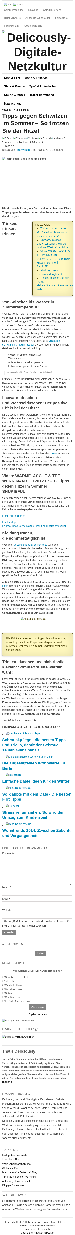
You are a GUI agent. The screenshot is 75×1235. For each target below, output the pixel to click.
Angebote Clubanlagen (38, 18)
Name (5, 887)
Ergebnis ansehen (37, 1014)
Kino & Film (12, 77)
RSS (9, 5)
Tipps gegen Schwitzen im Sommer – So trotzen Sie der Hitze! (35, 123)
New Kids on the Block (16, 977)
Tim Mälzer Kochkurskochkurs (19, 1177)
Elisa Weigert (23, 150)
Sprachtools (61, 18)
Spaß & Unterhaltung (43, 86)
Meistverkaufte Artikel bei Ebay (19, 1172)
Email (5, 899)
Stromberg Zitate (11, 1159)
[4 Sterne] (44, 138)
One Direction (12, 997)
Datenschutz (12, 103)
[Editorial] (7, 1081)
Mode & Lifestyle (36, 77)
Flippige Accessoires (13, 1185)
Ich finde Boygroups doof (18, 1001)
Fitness (53, 453)
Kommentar (8, 853)
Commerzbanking (13, 10)
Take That (10, 981)
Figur (5, 586)
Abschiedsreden (33, 26)
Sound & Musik (14, 94)
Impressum (31, 1229)
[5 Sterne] (56, 138)
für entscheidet (30, 545)
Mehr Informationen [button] (13, 516)
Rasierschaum (11, 26)
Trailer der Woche (42, 94)
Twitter (20, 5)
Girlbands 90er (10, 1168)
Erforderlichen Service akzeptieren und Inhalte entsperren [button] (34, 526)
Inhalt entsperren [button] (11, 522)
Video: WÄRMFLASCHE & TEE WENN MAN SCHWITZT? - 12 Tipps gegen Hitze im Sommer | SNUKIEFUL (53, 259)
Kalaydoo (33, 10)
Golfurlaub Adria (52, 10)
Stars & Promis (14, 86)
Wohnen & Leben (15, 109)
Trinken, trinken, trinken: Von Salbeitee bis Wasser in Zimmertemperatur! (52, 232)
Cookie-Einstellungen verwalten (37, 1233)
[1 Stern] (7, 138)
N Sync (8, 993)
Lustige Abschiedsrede (14, 1155)
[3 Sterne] (32, 138)
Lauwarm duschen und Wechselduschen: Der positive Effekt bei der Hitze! (53, 244)
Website (6, 910)
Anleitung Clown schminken (17, 1181)
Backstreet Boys (13, 989)
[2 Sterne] (19, 138)
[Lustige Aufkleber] (18, 1037)
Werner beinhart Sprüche (16, 1164)
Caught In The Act (14, 985)
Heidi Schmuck (12, 18)
